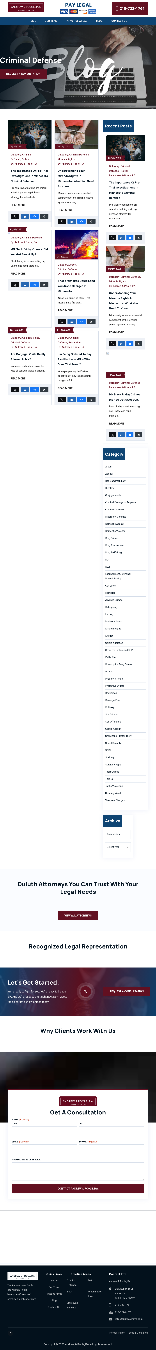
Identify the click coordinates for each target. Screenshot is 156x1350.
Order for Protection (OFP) (119, 650)
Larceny (109, 614)
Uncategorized (113, 793)
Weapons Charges (115, 800)
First (14, 1124)
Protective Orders (114, 685)
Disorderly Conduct (115, 516)
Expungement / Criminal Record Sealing (118, 576)
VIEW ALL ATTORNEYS (78, 915)
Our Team (51, 20)
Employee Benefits (72, 1305)
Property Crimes (114, 678)
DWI (107, 566)
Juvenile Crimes (113, 600)
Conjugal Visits (30, 337)
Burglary (109, 488)
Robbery (109, 707)
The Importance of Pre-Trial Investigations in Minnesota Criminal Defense (29, 176)
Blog (99, 20)
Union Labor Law (95, 1294)
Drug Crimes (112, 538)
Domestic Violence (115, 531)
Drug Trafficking (113, 552)
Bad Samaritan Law (115, 480)
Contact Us (119, 20)
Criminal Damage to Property (120, 502)
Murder (109, 635)
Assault (109, 473)
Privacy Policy (117, 1332)
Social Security (113, 743)
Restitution (75, 342)
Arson (72, 264)
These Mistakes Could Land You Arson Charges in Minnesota (76, 286)
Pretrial (25, 159)
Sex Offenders (113, 721)
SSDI (108, 750)
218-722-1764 (132, 8)
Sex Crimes (111, 714)
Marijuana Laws (113, 621)
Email (20, 1141)
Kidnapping (111, 607)
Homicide (110, 592)
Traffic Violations (114, 786)
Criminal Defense (79, 154)
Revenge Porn (112, 700)
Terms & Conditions (138, 1332)
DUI (107, 559)
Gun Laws (110, 585)
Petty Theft (111, 657)
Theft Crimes (112, 771)
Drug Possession (114, 545)
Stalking (109, 757)
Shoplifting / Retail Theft (118, 736)
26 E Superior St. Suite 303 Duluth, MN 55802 (125, 1293)
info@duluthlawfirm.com (129, 1319)
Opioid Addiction (114, 643)
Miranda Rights (66, 159)
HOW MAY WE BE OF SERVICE (26, 1159)
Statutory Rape (113, 764)
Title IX (109, 778)
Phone (88, 1141)
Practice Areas (76, 20)
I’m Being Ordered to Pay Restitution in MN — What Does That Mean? (75, 359)
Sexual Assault (113, 728)
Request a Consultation (23, 73)
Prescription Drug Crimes (118, 664)
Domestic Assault (114, 523)
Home (32, 20)
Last (81, 1124)
